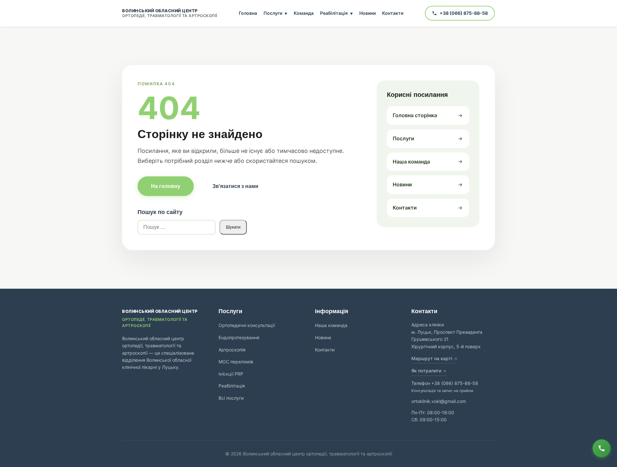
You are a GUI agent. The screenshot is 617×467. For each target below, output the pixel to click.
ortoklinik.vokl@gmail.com (438, 401)
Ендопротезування (239, 337)
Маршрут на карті (431, 358)
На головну (165, 186)
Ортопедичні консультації (247, 325)
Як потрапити (426, 370)
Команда (304, 13)
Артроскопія (232, 349)
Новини (367, 13)
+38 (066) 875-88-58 (454, 383)
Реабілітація (336, 13)
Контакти (392, 13)
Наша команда (331, 325)
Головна (248, 13)
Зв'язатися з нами (235, 186)
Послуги (275, 13)
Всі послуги (231, 398)
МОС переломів (236, 361)
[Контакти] (602, 448)
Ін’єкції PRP (231, 374)
